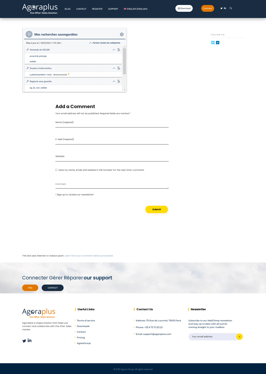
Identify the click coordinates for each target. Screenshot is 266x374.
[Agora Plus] (40, 8)
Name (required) (64, 122)
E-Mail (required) (64, 139)
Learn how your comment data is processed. (89, 255)
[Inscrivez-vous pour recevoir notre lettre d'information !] (112, 194)
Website (59, 156)
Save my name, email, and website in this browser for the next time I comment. (101, 170)
